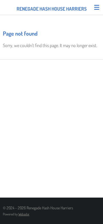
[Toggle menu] (96, 7)
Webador (23, 214)
